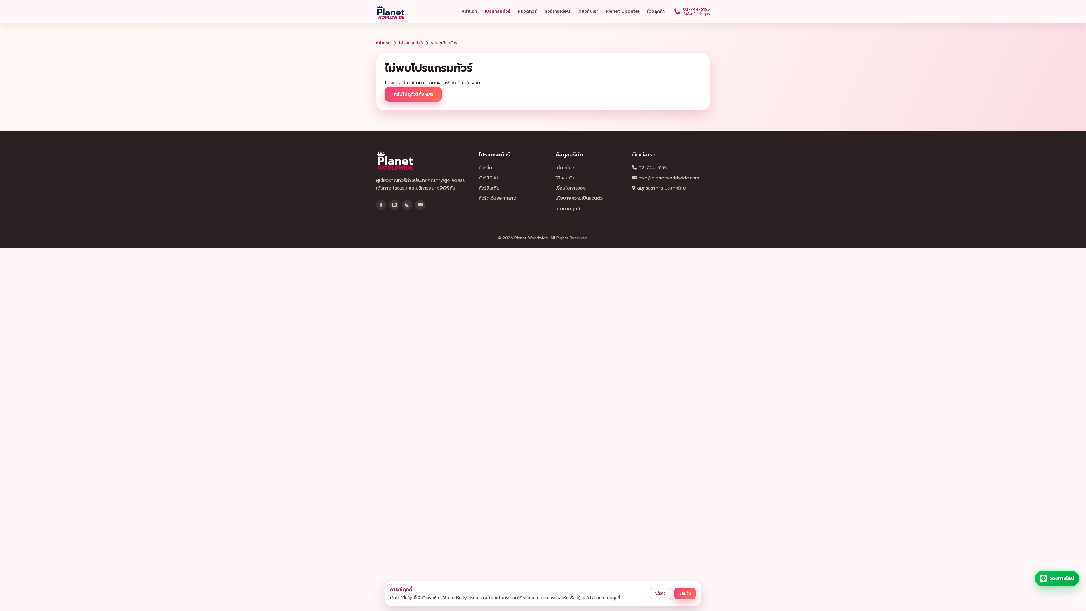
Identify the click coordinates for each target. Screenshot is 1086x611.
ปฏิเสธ (660, 593)
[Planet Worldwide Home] (391, 11)
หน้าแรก (469, 11)
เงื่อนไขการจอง (570, 188)
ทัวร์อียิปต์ (488, 178)
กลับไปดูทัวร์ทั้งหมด (413, 94)
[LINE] (394, 205)
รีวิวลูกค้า (656, 11)
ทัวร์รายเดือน (557, 11)
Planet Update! (622, 11)
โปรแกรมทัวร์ (497, 11)
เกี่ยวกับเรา (587, 11)
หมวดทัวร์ (527, 11)
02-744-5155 (652, 167)
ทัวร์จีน (485, 167)
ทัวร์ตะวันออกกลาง (497, 198)
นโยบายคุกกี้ (567, 208)
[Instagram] (407, 205)
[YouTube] (420, 205)
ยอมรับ (685, 593)
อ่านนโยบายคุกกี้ (606, 598)
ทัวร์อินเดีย (489, 188)
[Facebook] (381, 205)
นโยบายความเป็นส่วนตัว (579, 198)
